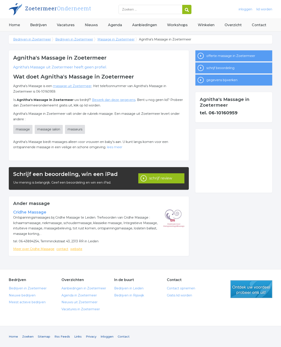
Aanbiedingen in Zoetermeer (83, 288)
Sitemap (44, 336)
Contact (259, 25)
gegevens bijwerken (222, 80)
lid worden (264, 9)
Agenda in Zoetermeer (79, 295)
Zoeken (28, 336)
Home (14, 25)
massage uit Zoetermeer (72, 86)
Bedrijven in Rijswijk (129, 295)
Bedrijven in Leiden (129, 288)
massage (23, 129)
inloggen (245, 9)
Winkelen (206, 25)
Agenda (115, 25)
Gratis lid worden (179, 295)
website (76, 249)
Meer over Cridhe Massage (33, 249)
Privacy (91, 336)
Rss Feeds (62, 336)
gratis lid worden (251, 289)
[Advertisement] (234, 160)
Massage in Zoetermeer (116, 39)
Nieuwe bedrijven (22, 295)
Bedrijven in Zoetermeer (64, 9)
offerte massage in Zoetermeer (230, 56)
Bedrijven (38, 25)
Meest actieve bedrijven (27, 302)
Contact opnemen (181, 288)
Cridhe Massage (29, 212)
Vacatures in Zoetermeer (80, 309)
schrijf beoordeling (220, 68)
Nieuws (91, 25)
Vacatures (66, 25)
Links (78, 336)
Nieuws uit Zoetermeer (79, 302)
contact (62, 249)
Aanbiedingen (144, 25)
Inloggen (107, 336)
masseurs (75, 129)
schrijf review (160, 178)
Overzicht (233, 25)
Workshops (177, 25)
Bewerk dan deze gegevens (113, 100)
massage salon (48, 129)
